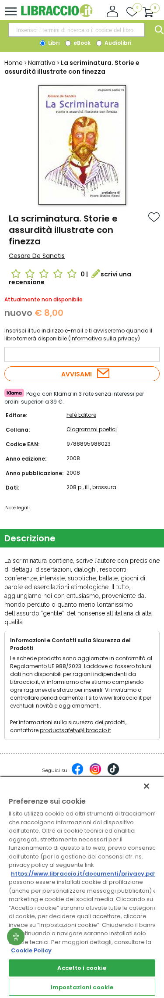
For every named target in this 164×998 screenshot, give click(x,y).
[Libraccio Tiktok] (113, 773)
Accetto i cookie (81, 968)
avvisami (76, 374)
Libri (53, 43)
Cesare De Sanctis (37, 255)
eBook (81, 43)
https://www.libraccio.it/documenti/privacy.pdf (84, 873)
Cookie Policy (31, 950)
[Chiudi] (146, 786)
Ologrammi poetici (91, 429)
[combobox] (76, 30)
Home (13, 62)
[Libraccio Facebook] (77, 773)
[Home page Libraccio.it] (57, 15)
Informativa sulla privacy (104, 338)
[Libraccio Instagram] (95, 773)
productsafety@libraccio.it (75, 730)
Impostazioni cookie (82, 987)
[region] (82, 887)
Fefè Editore (81, 415)
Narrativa (42, 62)
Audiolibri (117, 43)
